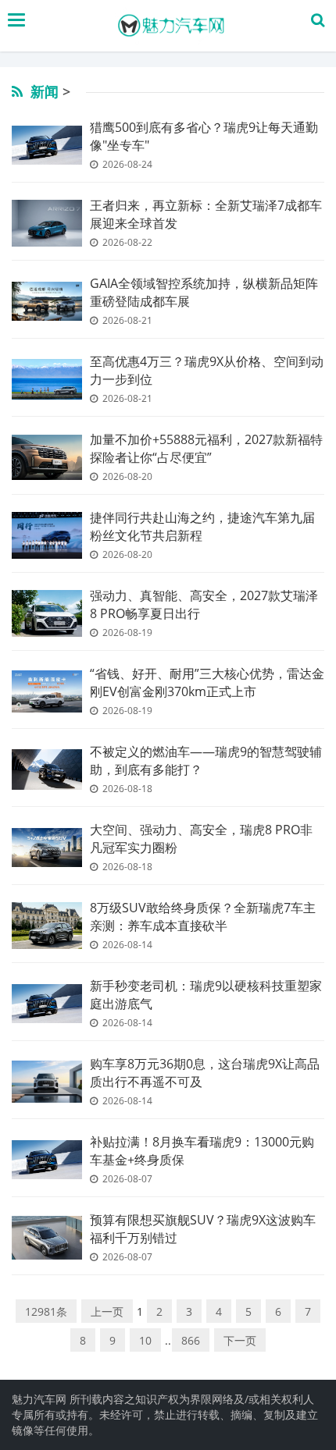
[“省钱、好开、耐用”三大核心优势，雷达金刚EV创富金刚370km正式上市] (47, 691)
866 (190, 1340)
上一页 (107, 1311)
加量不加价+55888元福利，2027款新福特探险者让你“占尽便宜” (206, 448)
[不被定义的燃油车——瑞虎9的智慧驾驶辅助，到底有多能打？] (47, 769)
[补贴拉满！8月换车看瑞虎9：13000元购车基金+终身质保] (47, 1160)
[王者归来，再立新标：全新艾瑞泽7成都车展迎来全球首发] (47, 223)
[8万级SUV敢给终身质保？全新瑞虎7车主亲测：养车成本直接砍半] (47, 925)
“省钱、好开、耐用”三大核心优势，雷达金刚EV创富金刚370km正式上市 (207, 682)
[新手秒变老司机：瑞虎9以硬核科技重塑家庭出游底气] (47, 1004)
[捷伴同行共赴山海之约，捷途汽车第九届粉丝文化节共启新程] (47, 535)
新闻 (44, 91)
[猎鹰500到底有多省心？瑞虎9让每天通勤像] (47, 145)
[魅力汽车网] (172, 26)
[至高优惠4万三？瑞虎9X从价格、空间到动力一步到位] (47, 379)
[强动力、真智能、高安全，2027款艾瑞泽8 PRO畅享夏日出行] (47, 613)
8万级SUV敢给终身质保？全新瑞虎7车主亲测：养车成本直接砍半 (203, 916)
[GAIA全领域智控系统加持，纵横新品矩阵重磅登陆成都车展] (47, 302)
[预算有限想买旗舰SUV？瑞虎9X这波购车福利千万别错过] (47, 1238)
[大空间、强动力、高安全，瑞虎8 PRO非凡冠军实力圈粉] (47, 848)
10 (145, 1340)
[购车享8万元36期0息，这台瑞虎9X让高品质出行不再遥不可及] (47, 1082)
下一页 (239, 1340)
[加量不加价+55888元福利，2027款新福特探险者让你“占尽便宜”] (47, 458)
